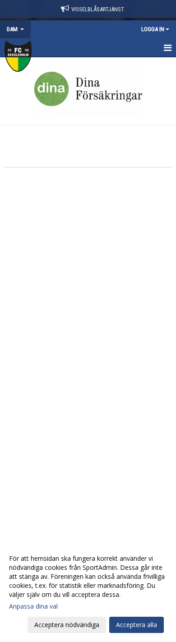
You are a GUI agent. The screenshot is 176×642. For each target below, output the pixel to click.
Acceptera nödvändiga (66, 624)
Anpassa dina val (33, 606)
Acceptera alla (136, 624)
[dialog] (88, 591)
